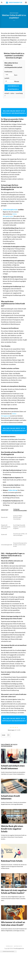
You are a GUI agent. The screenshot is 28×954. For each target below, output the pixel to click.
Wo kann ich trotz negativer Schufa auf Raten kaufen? (14, 891)
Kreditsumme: (8, 71)
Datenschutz (18, 946)
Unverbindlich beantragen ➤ (13, 87)
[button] (1, 2)
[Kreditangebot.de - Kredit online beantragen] (14, 2)
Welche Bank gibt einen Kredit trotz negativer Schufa (12, 829)
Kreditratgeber (14, 13)
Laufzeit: (7, 78)
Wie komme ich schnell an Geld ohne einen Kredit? (13, 923)
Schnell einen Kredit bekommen (10, 797)
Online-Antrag (12, 490)
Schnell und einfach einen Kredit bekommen (13, 767)
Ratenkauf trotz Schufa (11, 861)
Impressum (9, 946)
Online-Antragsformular (10, 209)
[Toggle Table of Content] (7, 735)
